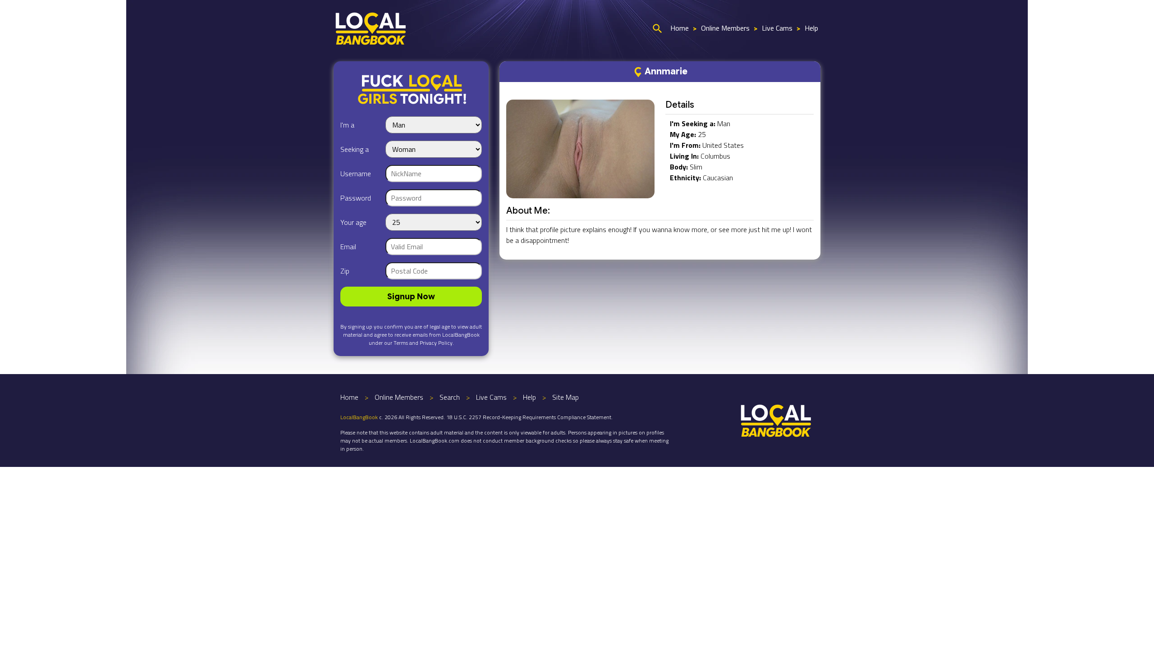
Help (811, 28)
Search (450, 397)
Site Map (565, 397)
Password (355, 197)
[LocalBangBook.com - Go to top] (776, 419)
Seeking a (354, 149)
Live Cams (777, 28)
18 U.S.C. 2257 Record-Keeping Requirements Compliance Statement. (529, 417)
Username (355, 173)
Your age (353, 222)
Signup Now (411, 297)
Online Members (725, 28)
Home (679, 28)
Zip (344, 270)
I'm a (347, 124)
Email (348, 246)
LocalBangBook (359, 417)
